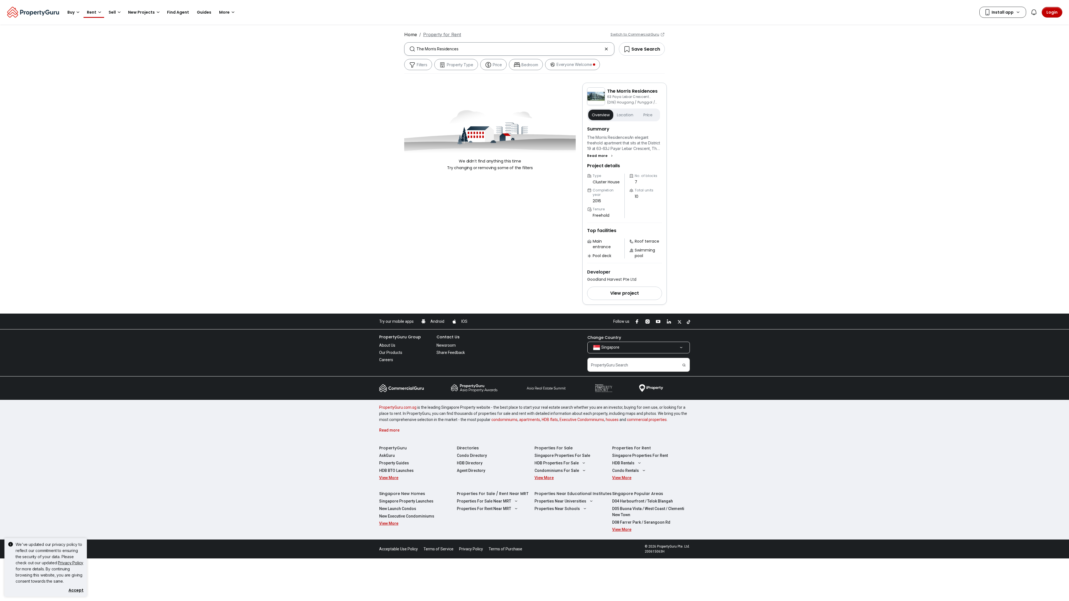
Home (410, 34)
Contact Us (448, 337)
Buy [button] (71, 12)
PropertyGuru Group (400, 337)
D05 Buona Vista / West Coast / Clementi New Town (648, 511)
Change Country (604, 337)
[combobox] (509, 49)
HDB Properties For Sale (556, 463)
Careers (386, 360)
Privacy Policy (70, 562)
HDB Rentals (623, 463)
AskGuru (387, 455)
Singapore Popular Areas (637, 493)
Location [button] (625, 115)
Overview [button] (601, 115)
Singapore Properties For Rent (640, 455)
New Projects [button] (141, 12)
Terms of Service (438, 549)
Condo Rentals (625, 470)
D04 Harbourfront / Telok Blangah (642, 501)
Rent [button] (91, 12)
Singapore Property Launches (406, 501)
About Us (387, 345)
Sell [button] (112, 12)
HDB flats (550, 419)
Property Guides (394, 463)
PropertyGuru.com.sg (397, 407)
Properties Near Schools (557, 508)
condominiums (504, 419)
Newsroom (446, 345)
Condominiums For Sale (556, 470)
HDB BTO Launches (396, 470)
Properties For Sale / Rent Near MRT (493, 493)
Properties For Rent (631, 448)
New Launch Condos (397, 508)
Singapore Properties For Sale (562, 455)
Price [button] (648, 115)
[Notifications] (1033, 12)
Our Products (390, 352)
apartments (529, 419)
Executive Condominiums (582, 419)
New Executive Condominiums (406, 516)
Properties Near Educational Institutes (573, 493)
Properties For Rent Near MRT (484, 508)
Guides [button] (204, 12)
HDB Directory (469, 463)
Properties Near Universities (560, 501)
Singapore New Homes (402, 493)
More (224, 12)
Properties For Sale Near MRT (484, 501)
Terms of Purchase (505, 549)
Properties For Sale (553, 448)
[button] (600, 156)
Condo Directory (472, 455)
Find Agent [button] (178, 12)
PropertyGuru (393, 448)
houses (612, 419)
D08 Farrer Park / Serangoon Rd (641, 522)
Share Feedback (451, 352)
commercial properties (647, 419)
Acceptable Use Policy (398, 549)
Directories (468, 448)
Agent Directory (471, 470)
